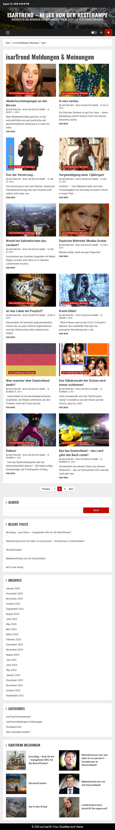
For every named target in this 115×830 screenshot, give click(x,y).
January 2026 (13, 588)
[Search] (101, 32)
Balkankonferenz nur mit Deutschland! (26, 558)
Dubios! (31, 429)
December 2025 (14, 593)
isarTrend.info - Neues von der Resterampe (27, 109)
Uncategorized (13, 726)
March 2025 (12, 634)
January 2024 (13, 675)
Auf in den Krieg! (14, 567)
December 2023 (14, 680)
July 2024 (11, 659)
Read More (10, 131)
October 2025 (13, 603)
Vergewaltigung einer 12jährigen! (84, 154)
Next (71, 488)
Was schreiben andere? (18, 732)
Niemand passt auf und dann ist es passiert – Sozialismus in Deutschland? (45, 541)
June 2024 (11, 665)
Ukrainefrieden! (14, 549)
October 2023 (13, 690)
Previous (46, 488)
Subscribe (108, 32)
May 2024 (11, 670)
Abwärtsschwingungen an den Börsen (31, 80)
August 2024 (12, 654)
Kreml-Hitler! (84, 290)
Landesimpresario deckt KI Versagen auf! (69, 807)
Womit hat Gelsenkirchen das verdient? (31, 219)
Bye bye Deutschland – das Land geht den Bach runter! (84, 429)
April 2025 (11, 629)
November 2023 (14, 685)
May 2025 (11, 624)
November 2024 (14, 649)
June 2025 (11, 619)
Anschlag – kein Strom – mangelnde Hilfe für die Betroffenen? (38, 532)
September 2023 (15, 695)
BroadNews (65, 827)
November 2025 (14, 598)
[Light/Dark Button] (94, 32)
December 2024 (14, 644)
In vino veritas (84, 80)
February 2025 (13, 639)
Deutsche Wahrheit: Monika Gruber (84, 219)
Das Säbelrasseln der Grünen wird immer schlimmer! (84, 359)
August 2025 (12, 614)
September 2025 (15, 608)
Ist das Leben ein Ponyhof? (31, 290)
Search (13, 502)
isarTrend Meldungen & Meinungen (22, 93)
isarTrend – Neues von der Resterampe (57, 15)
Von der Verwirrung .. (31, 154)
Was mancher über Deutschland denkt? (31, 359)
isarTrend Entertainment (18, 716)
